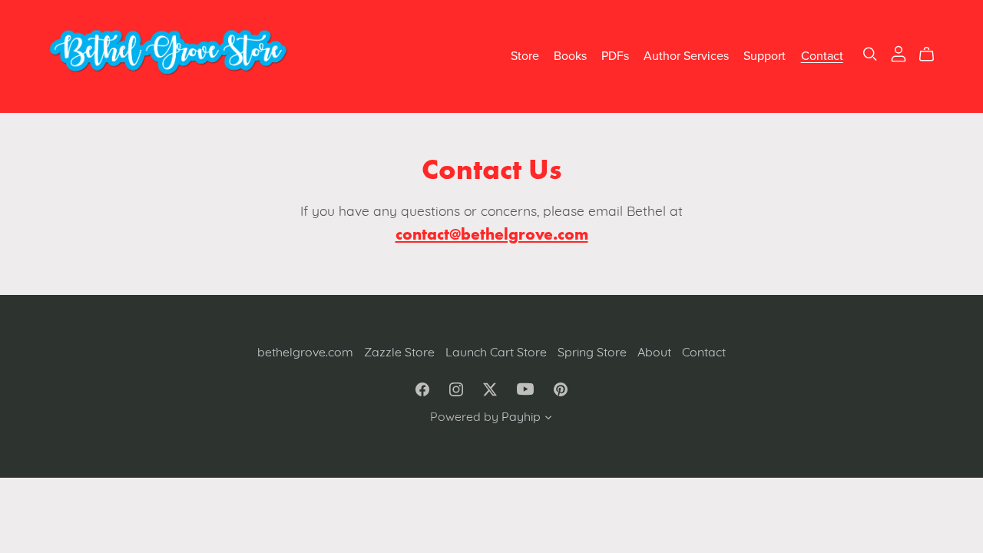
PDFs (615, 56)
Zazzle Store (401, 353)
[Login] (898, 54)
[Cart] (933, 54)
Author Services (686, 56)
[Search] (870, 54)
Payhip (521, 418)
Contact (822, 56)
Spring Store (594, 353)
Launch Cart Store (497, 353)
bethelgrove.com (306, 353)
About (655, 353)
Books (570, 56)
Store (525, 56)
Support (764, 56)
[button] (548, 420)
